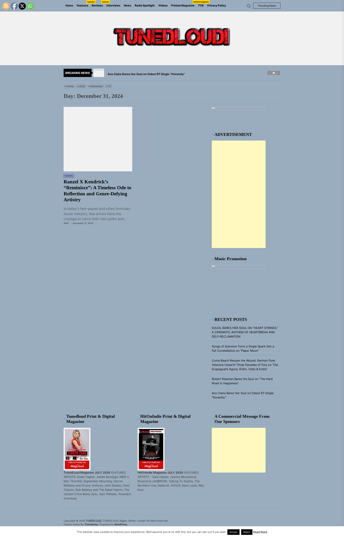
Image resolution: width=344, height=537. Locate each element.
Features (83, 4)
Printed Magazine (183, 4)
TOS (201, 5)
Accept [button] (233, 532)
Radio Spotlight (145, 5)
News (127, 5)
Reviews (98, 4)
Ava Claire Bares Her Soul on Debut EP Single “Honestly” (243, 395)
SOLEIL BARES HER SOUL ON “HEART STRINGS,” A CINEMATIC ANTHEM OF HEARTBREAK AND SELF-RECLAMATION (245, 332)
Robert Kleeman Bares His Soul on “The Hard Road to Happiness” (242, 381)
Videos (163, 5)
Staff (66, 223)
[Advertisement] (239, 194)
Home (69, 5)
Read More (260, 532)
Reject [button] (246, 532)
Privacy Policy (216, 5)
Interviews (113, 5)
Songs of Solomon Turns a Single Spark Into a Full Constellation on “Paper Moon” (243, 348)
